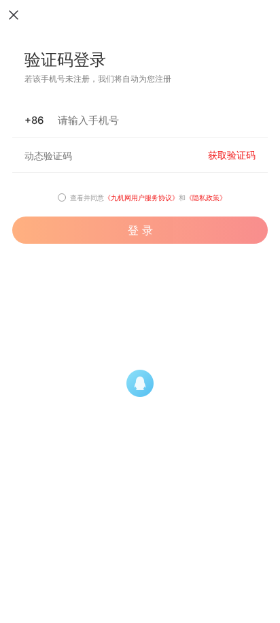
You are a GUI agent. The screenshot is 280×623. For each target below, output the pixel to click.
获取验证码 (232, 155)
